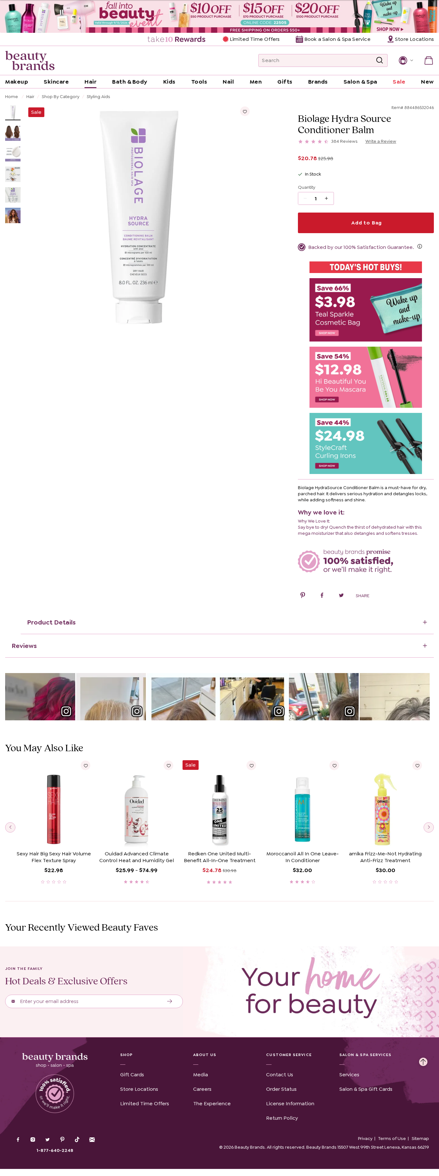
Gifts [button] (284, 82)
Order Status (281, 1089)
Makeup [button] (16, 82)
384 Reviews (344, 141)
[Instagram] (33, 1140)
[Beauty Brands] (30, 60)
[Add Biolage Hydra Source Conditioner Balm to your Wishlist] (245, 111)
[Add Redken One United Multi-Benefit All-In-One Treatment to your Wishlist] (251, 765)
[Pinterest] (62, 1140)
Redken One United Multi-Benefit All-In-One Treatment (219, 857)
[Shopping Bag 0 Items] (429, 60)
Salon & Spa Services (365, 1055)
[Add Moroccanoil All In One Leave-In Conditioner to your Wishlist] (334, 765)
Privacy (365, 1138)
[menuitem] (177, 39)
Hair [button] (90, 82)
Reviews (24, 646)
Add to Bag (366, 222)
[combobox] (323, 60)
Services (349, 1074)
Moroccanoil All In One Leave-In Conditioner (302, 857)
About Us (205, 1055)
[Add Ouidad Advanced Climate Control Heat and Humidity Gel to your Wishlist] (168, 765)
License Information (290, 1103)
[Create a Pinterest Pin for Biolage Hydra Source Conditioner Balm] (303, 596)
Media (200, 1074)
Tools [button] (199, 82)
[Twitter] (47, 1140)
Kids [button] (169, 82)
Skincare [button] (56, 82)
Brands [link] (318, 82)
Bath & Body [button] (130, 82)
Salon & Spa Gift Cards (365, 1089)
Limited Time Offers (255, 39)
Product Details (51, 622)
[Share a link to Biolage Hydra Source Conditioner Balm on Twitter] (341, 596)
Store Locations (139, 1089)
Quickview (53, 837)
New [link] (427, 82)
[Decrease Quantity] (329, 198)
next (429, 827)
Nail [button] (228, 82)
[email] (92, 1139)
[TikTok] (77, 1139)
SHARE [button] (362, 595)
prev (10, 827)
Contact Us (279, 1074)
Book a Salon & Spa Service (337, 39)
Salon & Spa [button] (360, 82)
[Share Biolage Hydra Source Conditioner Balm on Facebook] (322, 596)
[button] (405, 60)
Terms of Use (392, 1138)
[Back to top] (423, 1060)
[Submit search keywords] (379, 61)
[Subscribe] (170, 1001)
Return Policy (282, 1118)
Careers (202, 1089)
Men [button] (256, 82)
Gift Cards (132, 1074)
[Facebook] (18, 1140)
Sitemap (420, 1138)
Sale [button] (399, 82)
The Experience (212, 1103)
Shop (126, 1055)
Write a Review (380, 141)
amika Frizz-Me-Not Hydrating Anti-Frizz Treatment (385, 857)
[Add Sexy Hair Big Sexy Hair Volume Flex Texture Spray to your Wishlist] (85, 765)
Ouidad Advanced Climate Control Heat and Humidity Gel (136, 857)
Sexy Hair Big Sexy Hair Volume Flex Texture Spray (54, 857)
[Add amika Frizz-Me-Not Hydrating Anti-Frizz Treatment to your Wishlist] (417, 765)
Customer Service (288, 1055)
